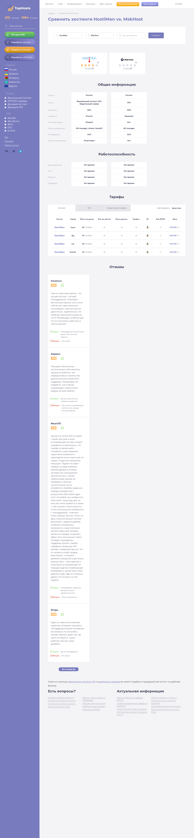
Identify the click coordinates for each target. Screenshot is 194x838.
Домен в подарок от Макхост (164, 698)
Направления (74, 4)
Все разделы (150, 4)
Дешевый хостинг (17, 104)
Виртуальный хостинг (20, 97)
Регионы (90, 4)
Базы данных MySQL (91, 709)
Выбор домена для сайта (59, 707)
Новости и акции (12, 145)
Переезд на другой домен (93, 706)
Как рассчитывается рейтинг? (61, 698)
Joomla (11, 130)
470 (7, 17)
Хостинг (49, 4)
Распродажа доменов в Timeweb (165, 706)
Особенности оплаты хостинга (61, 704)
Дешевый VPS (15, 107)
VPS (93, 681)
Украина (13, 73)
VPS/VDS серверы (17, 101)
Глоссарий (9, 141)
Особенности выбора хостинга (62, 701)
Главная (51, 13)
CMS (60, 4)
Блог (6, 137)
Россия (13, 69)
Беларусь (14, 77)
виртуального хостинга (79, 681)
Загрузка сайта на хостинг (94, 703)
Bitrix (10, 124)
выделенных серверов (109, 681)
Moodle (12, 118)
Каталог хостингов (128, 4)
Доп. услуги (106, 4)
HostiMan (59, 227)
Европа (13, 86)
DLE (10, 127)
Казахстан (14, 81)
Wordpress (14, 121)
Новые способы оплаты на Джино (132, 709)
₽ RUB (178, 4)
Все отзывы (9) (68, 669)
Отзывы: (89, 68)
